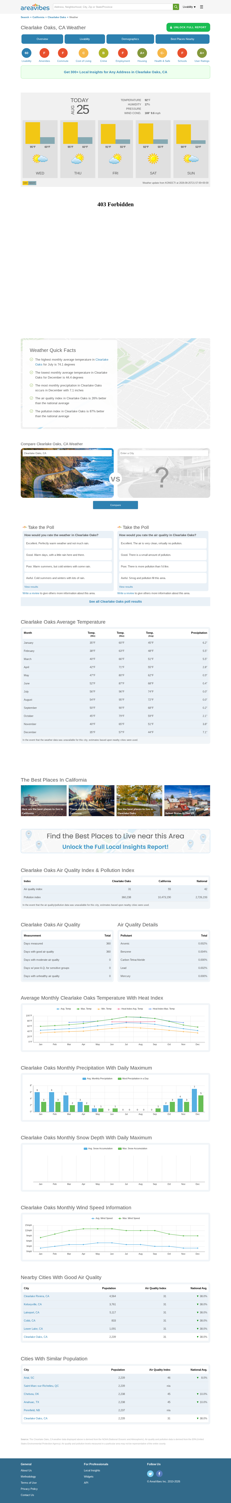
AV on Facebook (159, 1473)
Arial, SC (29, 1377)
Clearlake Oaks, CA (35, 1336)
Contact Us (27, 1494)
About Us (26, 1470)
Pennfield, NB (32, 1410)
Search (25, 17)
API (86, 1482)
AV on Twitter (150, 1473)
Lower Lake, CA (33, 1328)
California (38, 17)
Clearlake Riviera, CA (36, 1296)
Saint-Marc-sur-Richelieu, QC (41, 1385)
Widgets (88, 1476)
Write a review (31, 593)
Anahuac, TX (31, 1402)
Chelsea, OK (31, 1393)
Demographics (130, 38)
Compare (115, 505)
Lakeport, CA (31, 1312)
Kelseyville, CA (33, 1304)
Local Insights (92, 1470)
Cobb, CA (29, 1320)
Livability (188, 6)
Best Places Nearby (182, 38)
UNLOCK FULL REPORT (190, 27)
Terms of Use (29, 1482)
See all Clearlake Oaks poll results (115, 601)
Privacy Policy (29, 1488)
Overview (42, 38)
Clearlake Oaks (57, 17)
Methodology (28, 1476)
